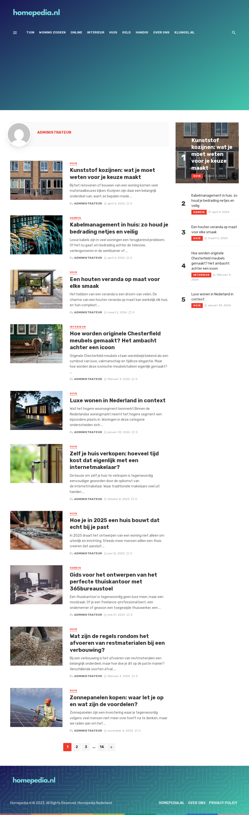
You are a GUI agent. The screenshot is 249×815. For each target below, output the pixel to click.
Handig (142, 32)
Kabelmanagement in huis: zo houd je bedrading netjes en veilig (119, 228)
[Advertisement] (124, 76)
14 (102, 747)
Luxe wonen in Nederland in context (118, 400)
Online (76, 32)
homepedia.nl (172, 803)
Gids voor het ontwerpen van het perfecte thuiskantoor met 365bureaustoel (113, 582)
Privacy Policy (223, 803)
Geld (126, 32)
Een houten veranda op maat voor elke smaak (115, 282)
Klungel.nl (184, 32)
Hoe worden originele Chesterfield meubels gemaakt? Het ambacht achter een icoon (115, 340)
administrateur (54, 132)
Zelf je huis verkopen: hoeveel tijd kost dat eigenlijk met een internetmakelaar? (114, 460)
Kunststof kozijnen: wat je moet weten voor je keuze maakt (112, 173)
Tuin (30, 32)
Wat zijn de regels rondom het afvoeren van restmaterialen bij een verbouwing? (117, 643)
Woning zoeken (52, 32)
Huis (113, 32)
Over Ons (161, 32)
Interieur (95, 32)
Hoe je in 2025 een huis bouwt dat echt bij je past (115, 523)
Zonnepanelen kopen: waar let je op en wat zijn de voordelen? (117, 700)
